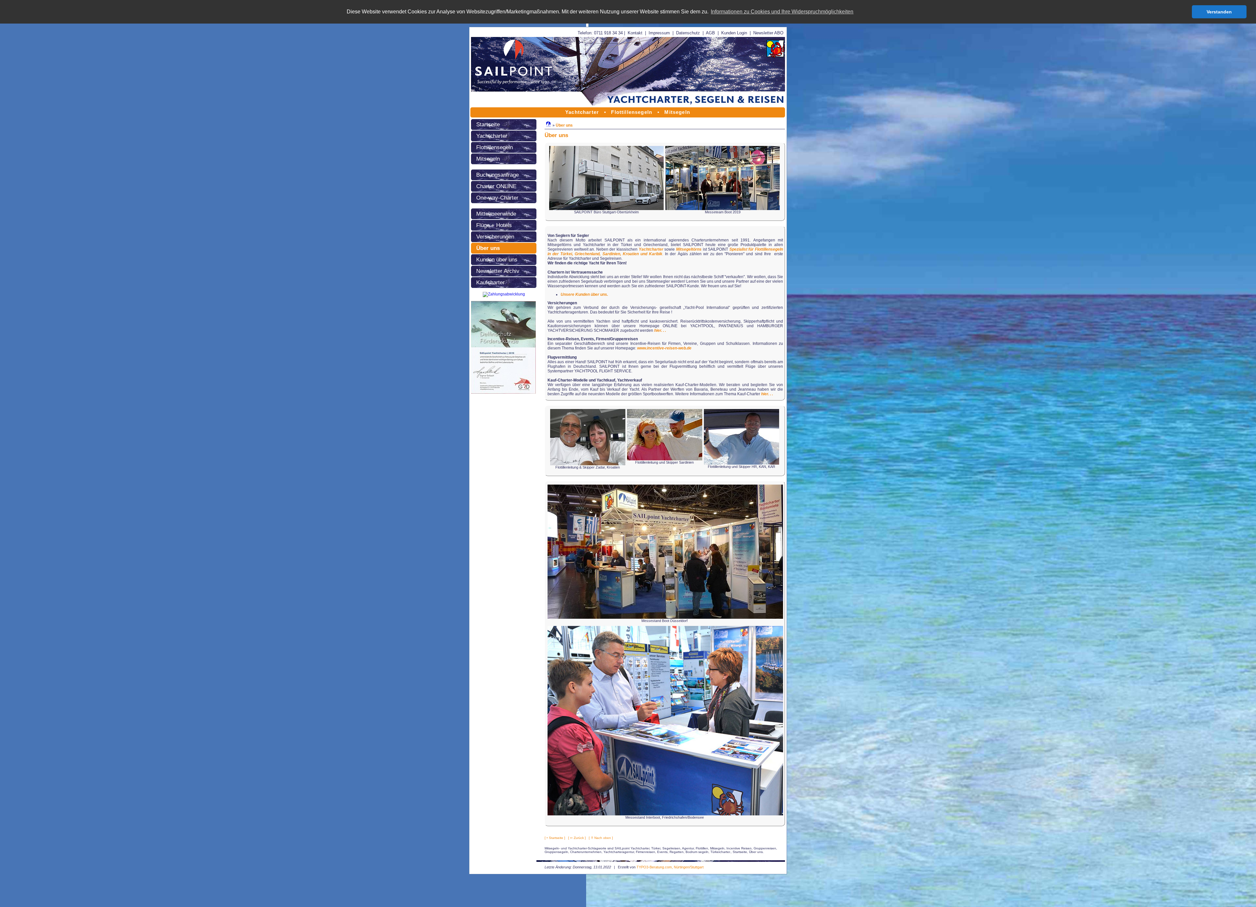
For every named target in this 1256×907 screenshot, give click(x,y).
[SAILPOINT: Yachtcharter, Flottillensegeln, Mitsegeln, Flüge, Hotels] (628, 106)
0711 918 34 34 (608, 32)
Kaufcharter (490, 282)
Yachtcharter (491, 136)
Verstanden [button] (1219, 11)
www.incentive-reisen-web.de (664, 348)
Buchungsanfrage (497, 174)
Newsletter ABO (768, 32)
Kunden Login (734, 32)
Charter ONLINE (496, 186)
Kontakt (635, 32)
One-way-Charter (497, 197)
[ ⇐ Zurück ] (577, 838)
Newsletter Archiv (497, 271)
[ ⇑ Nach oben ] (601, 838)
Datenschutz (688, 32)
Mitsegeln (488, 158)
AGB (710, 32)
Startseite (488, 124)
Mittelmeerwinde (496, 213)
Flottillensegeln (494, 147)
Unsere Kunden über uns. (584, 294)
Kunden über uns (496, 259)
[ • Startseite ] (555, 838)
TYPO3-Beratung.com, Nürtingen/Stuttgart (670, 867)
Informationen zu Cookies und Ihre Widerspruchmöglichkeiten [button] (782, 11)
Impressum (659, 32)
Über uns (488, 248)
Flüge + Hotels (494, 225)
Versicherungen (495, 236)
